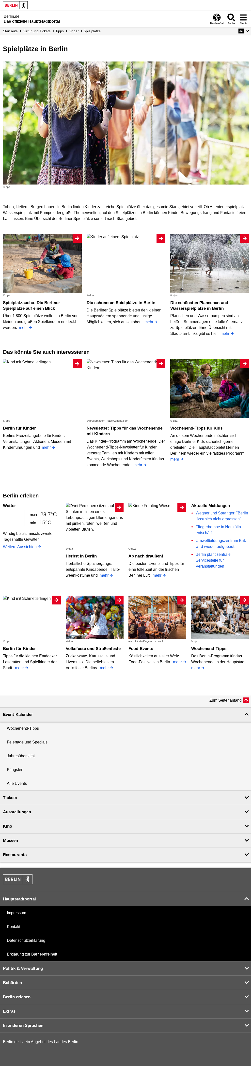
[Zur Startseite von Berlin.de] (17, 883)
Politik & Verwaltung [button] (23, 968)
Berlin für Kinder (19, 428)
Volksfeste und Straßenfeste (93, 648)
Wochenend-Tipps (208, 648)
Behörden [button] (12, 982)
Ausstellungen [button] (17, 812)
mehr (23, 327)
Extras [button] (9, 1011)
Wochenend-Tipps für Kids (196, 428)
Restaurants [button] (15, 854)
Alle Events (17, 783)
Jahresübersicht (21, 756)
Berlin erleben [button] (17, 997)
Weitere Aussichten (20, 547)
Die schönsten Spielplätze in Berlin (121, 302)
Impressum (16, 913)
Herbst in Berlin (81, 556)
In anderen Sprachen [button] (23, 1025)
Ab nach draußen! (145, 556)
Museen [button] (10, 840)
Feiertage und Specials (27, 742)
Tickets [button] (10, 797)
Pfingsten (15, 770)
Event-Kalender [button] (18, 714)
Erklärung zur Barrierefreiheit (32, 954)
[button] (243, 31)
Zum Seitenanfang (225, 700)
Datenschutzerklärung (26, 940)
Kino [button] (7, 826)
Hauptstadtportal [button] (19, 899)
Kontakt (13, 927)
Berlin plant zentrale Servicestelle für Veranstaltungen (213, 560)
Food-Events (140, 648)
